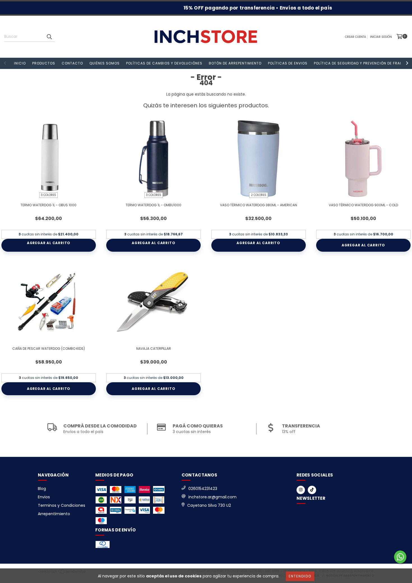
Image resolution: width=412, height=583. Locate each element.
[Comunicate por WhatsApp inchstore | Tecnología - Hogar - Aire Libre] (400, 556)
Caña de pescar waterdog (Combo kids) (48, 348)
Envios (44, 497)
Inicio (20, 63)
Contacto (72, 63)
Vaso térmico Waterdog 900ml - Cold (363, 205)
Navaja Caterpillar (153, 348)
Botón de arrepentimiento (235, 63)
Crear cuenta (355, 37)
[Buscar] (49, 37)
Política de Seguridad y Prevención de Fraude (360, 63)
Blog (42, 488)
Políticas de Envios (287, 63)
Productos (43, 63)
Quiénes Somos (104, 63)
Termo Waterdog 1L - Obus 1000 (48, 205)
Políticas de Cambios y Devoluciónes (164, 63)
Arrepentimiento (54, 514)
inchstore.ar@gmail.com (212, 497)
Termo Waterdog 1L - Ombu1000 (153, 205)
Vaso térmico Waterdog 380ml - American (258, 205)
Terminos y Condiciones (61, 505)
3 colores (48, 195)
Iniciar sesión (381, 37)
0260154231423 (202, 488)
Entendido (300, 576)
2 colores (258, 195)
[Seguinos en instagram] (301, 490)
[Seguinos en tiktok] (312, 490)
